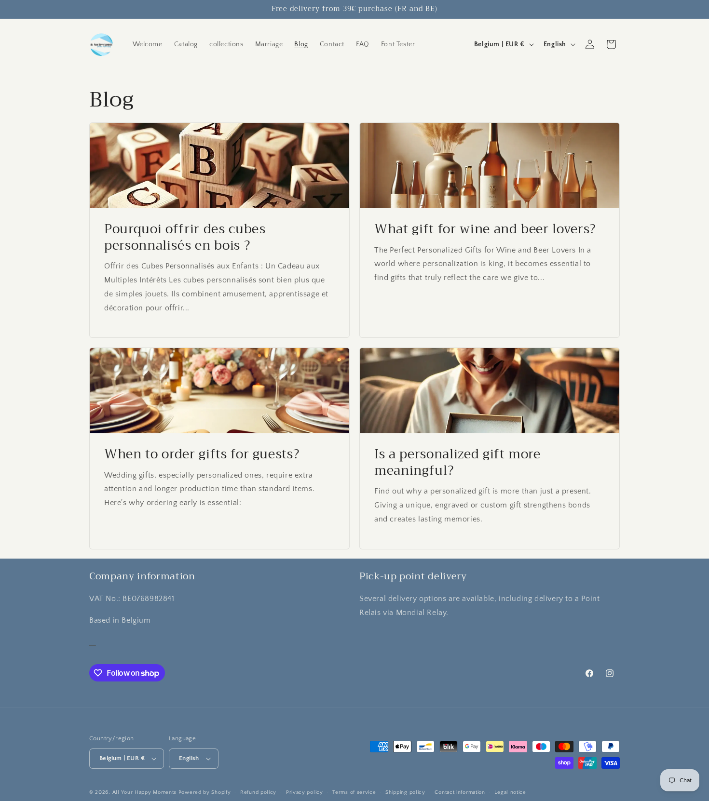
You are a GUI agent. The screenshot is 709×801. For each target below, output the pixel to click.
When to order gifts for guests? (201, 454)
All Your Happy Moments (144, 792)
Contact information (460, 792)
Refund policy (258, 792)
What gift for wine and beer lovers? (485, 229)
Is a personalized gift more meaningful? (457, 462)
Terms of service (354, 792)
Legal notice (510, 792)
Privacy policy (304, 792)
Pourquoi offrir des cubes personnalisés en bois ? (185, 237)
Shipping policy (405, 792)
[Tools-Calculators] (92, 641)
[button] (611, 44)
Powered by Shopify (204, 792)
